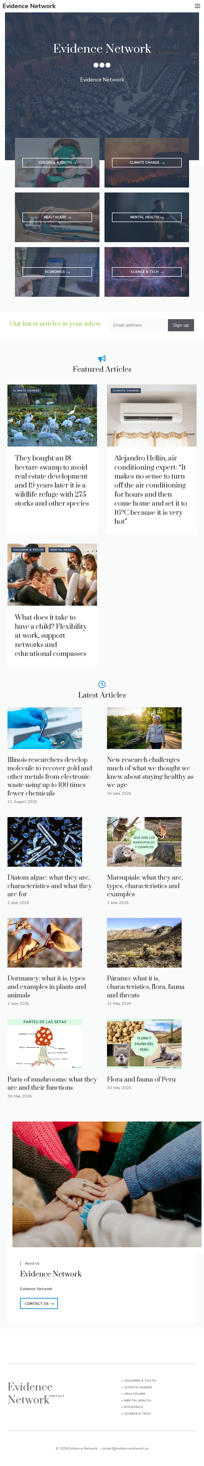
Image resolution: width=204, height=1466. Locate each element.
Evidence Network (29, 6)
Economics (133, 1407)
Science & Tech (137, 1414)
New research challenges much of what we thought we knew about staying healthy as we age (150, 772)
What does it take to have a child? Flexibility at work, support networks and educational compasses (51, 635)
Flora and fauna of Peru (141, 1080)
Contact (57, 1396)
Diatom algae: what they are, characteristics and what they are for (49, 886)
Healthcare (134, 1394)
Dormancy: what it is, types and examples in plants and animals (46, 987)
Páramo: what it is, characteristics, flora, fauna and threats (146, 987)
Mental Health (63, 550)
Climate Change (26, 390)
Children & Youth (28, 550)
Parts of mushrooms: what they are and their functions (52, 1084)
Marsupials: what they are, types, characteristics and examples (145, 886)
